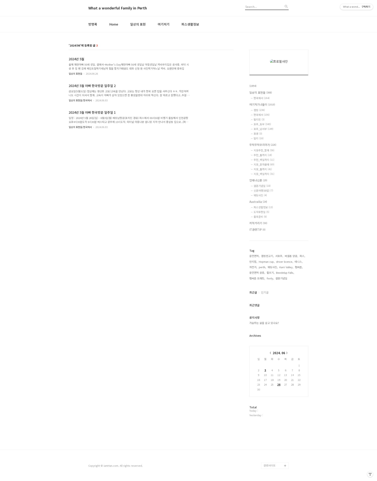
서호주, (279, 256)
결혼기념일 (262, 186)
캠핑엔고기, (267, 256)
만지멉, (253, 261)
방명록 (92, 24)
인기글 (265, 292)
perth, (262, 267)
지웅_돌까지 (263, 169)
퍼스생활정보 (190, 24)
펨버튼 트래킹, (257, 278)
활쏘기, (271, 272)
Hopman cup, (267, 261)
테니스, (299, 261)
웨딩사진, (273, 267)
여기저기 (163, 24)
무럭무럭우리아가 (262, 145)
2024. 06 (279, 353)
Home (113, 24)
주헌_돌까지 (263, 155)
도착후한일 (261, 212)
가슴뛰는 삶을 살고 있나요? (264, 323)
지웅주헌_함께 (264, 150)
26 (278, 384)
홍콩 (258, 133)
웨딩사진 (260, 195)
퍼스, (302, 256)
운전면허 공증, (257, 272)
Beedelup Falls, (285, 272)
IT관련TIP (257, 229)
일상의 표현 (138, 24)
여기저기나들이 (262, 104)
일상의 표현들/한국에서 (80, 100)
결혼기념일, (281, 278)
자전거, (253, 267)
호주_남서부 (263, 129)
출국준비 (260, 217)
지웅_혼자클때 (264, 164)
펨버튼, (299, 267)
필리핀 (259, 119)
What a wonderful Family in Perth (117, 8)
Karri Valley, (286, 267)
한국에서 (262, 98)
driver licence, (284, 261)
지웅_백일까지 (264, 174)
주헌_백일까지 (264, 160)
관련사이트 (269, 465)
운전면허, (254, 256)
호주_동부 (262, 124)
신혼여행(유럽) (263, 190)
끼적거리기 (258, 223)
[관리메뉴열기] (370, 474)
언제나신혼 (258, 180)
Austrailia (258, 202)
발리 (259, 138)
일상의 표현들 (75, 73)
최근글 (253, 292)
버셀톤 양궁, (291, 256)
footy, (270, 278)
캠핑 (259, 110)
